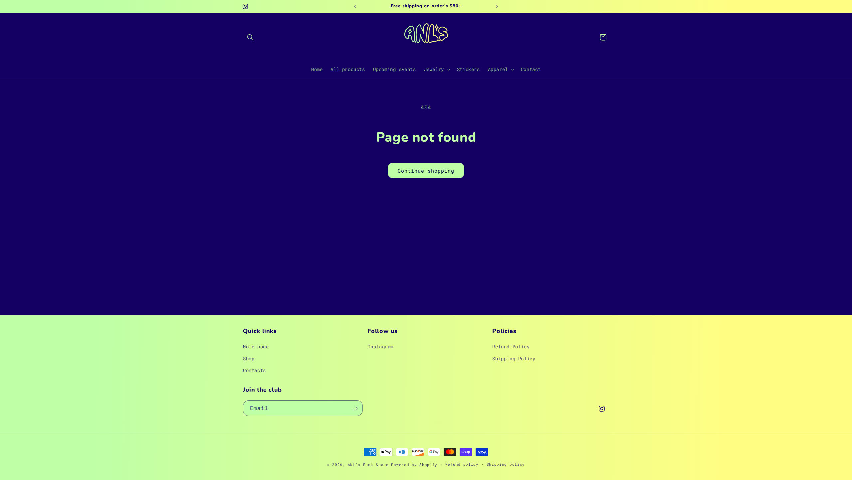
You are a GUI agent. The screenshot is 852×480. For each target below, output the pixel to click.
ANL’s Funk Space (368, 464)
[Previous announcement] (355, 6)
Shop (248, 358)
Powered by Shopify (414, 464)
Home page (256, 346)
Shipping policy (506, 464)
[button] (250, 37)
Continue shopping (426, 170)
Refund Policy (511, 346)
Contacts (254, 370)
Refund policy (462, 464)
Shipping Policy (513, 358)
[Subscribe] (355, 408)
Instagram (380, 346)
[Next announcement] (497, 6)
